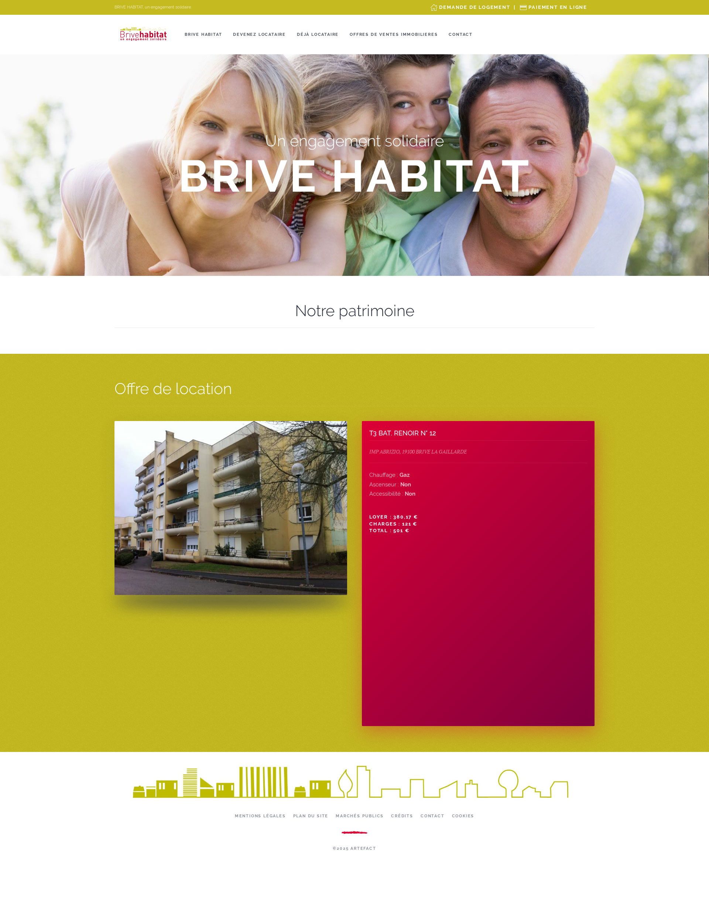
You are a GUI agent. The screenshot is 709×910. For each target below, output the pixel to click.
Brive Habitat (203, 34)
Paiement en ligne (557, 7)
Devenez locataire (259, 34)
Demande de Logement (474, 7)
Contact (461, 34)
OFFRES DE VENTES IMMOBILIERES (394, 34)
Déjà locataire (318, 34)
